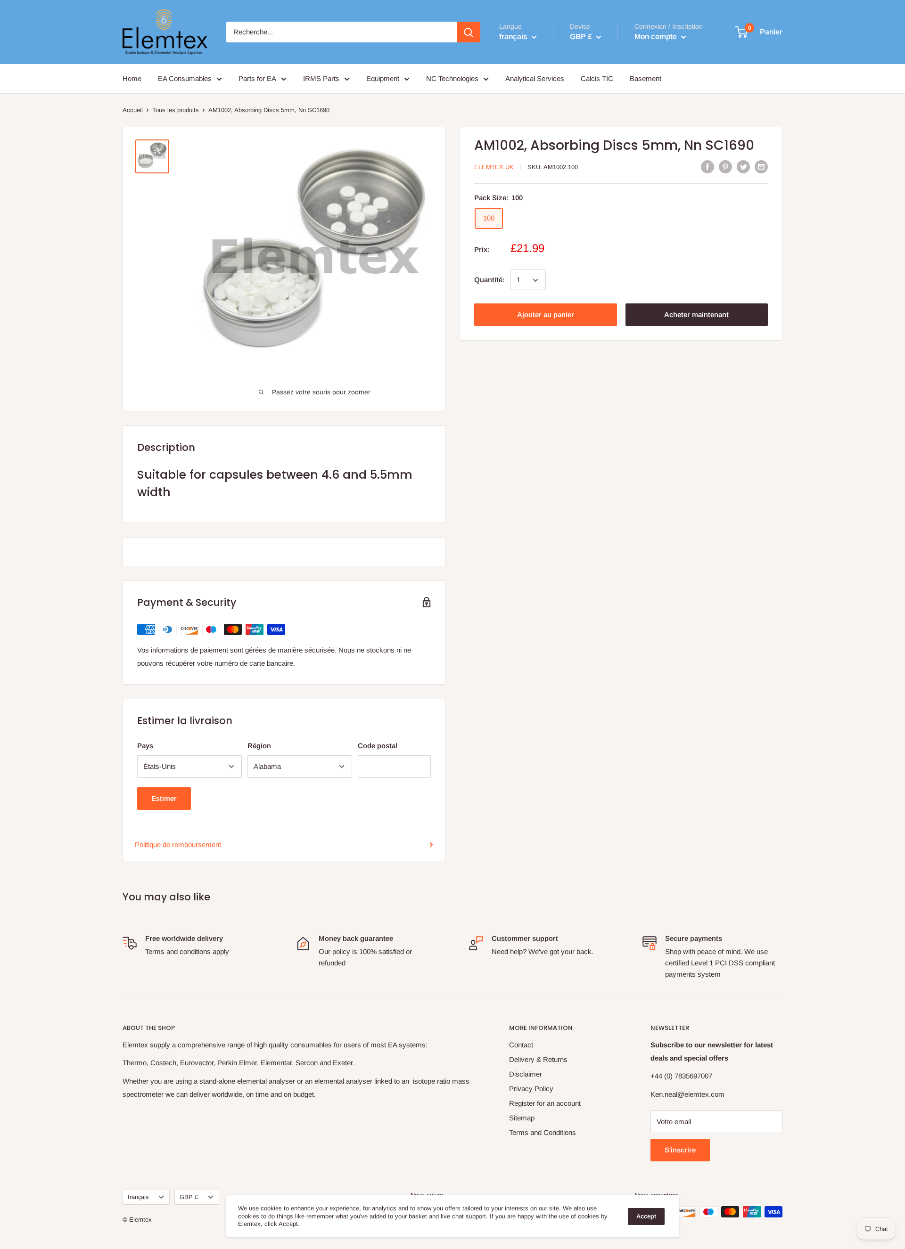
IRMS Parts (321, 78)
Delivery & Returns (538, 1059)
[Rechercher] (468, 32)
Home (132, 78)
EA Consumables (185, 78)
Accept (646, 1216)
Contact (521, 1045)
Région (259, 746)
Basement (645, 78)
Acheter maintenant (696, 315)
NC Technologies (452, 78)
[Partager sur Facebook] (707, 166)
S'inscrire (680, 1150)
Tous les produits (175, 110)
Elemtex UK (494, 167)
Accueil (133, 110)
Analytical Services (534, 78)
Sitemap (522, 1118)
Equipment (382, 78)
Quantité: (489, 280)
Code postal (377, 746)
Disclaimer (525, 1074)
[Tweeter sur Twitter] (743, 166)
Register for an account (545, 1103)
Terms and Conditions (542, 1132)
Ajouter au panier (545, 315)
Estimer (164, 798)
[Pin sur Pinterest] (725, 166)
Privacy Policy (531, 1089)
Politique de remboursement (178, 845)
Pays (145, 746)
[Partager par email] (761, 166)
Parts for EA (257, 78)
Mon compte (656, 37)
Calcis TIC (597, 78)
